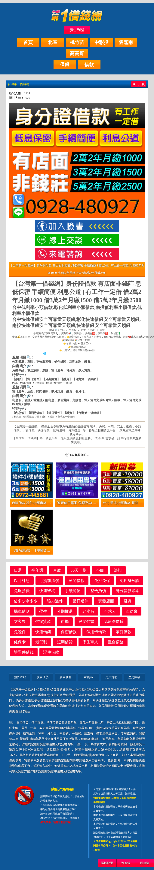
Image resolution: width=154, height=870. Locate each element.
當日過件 (80, 601)
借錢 (64, 64)
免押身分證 (129, 580)
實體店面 (106, 601)
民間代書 (86, 621)
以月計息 (22, 580)
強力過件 (55, 601)
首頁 (28, 42)
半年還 (37, 570)
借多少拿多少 (26, 601)
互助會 (131, 611)
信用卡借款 (96, 632)
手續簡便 (73, 591)
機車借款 (22, 611)
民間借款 (77, 580)
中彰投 (101, 42)
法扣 (118, 570)
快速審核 (47, 591)
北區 (52, 42)
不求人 (110, 611)
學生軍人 (90, 642)
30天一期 (79, 570)
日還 (18, 570)
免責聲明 (111, 677)
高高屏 (77, 53)
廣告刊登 (77, 30)
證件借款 (51, 652)
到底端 (125, 863)
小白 (100, 570)
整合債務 (116, 642)
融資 (127, 601)
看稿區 (88, 677)
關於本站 (20, 677)
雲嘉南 (126, 42)
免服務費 (22, 591)
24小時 (88, 611)
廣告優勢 (43, 677)
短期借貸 (65, 642)
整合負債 (98, 591)
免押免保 (102, 580)
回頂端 (144, 863)
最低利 (41, 642)
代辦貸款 (43, 621)
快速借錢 (43, 632)
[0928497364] (77, 254)
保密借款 (69, 632)
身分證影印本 (127, 591)
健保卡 (20, 642)
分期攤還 (65, 611)
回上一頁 (139, 84)
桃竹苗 (77, 42)
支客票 (20, 621)
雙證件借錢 (24, 652)
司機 (65, 621)
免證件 (20, 632)
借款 (89, 64)
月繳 (57, 570)
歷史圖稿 (134, 677)
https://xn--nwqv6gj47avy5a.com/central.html (78, 353)
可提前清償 (49, 580)
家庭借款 (123, 632)
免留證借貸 (114, 621)
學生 (43, 611)
